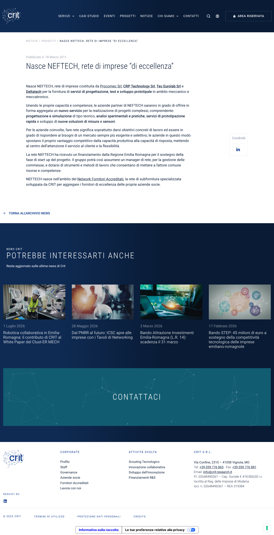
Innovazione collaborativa (147, 467)
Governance (68, 472)
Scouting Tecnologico (144, 462)
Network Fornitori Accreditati (100, 179)
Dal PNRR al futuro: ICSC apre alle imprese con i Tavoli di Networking (102, 335)
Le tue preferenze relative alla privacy (155, 530)
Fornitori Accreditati (74, 483)
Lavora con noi (70, 488)
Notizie (146, 16)
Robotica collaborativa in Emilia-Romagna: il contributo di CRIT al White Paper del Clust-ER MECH (32, 337)
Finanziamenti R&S (142, 477)
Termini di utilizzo (49, 516)
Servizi (64, 16)
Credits (140, 516)
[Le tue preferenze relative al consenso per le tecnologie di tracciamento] (267, 528)
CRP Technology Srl (139, 86)
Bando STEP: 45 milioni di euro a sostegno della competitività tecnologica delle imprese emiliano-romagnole (238, 339)
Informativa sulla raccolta (99, 530)
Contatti (191, 16)
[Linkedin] (238, 149)
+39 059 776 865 (211, 467)
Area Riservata (251, 16)
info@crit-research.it (217, 472)
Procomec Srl (111, 86)
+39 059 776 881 (244, 467)
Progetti (128, 16)
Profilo (65, 462)
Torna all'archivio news (29, 213)
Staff (63, 467)
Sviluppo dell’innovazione (146, 472)
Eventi (109, 16)
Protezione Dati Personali (99, 516)
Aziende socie (70, 477)
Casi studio (89, 16)
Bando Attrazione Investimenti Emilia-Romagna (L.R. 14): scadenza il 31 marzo (167, 337)
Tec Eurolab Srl (169, 86)
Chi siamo (166, 16)
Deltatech (34, 92)
